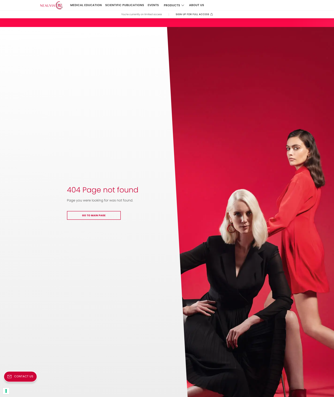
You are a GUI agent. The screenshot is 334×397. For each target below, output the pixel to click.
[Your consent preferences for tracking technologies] (6, 391)
